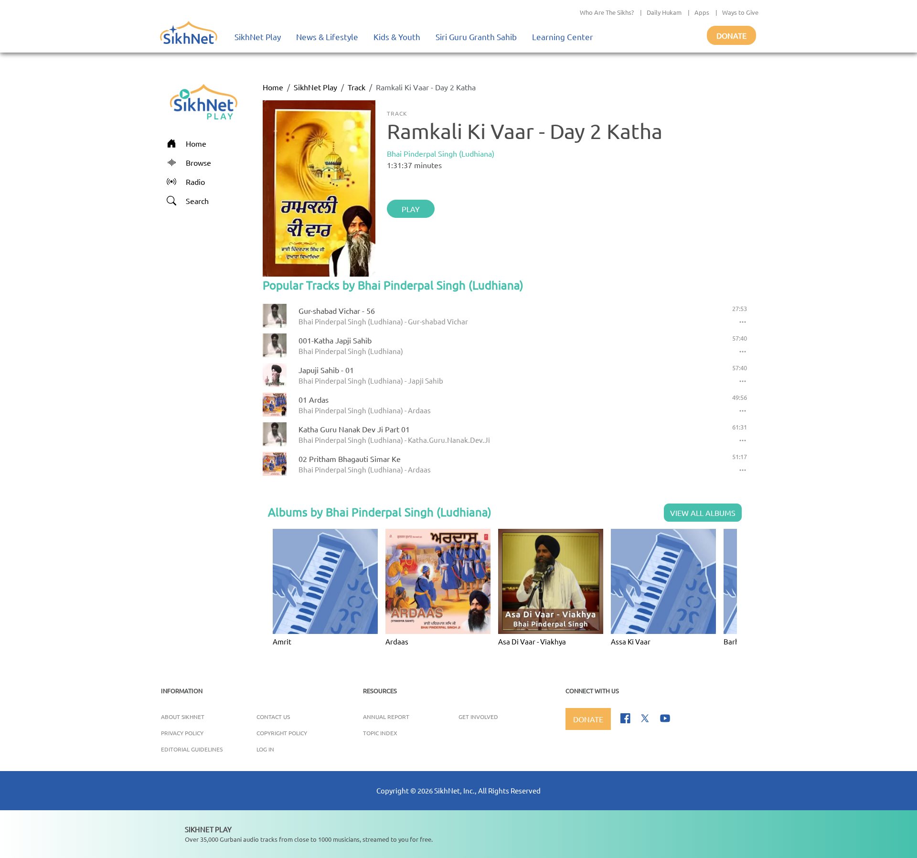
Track (356, 87)
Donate (731, 35)
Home (273, 87)
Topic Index (380, 733)
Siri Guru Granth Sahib (476, 37)
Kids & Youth (396, 37)
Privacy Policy (182, 733)
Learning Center (562, 37)
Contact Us (273, 716)
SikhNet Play (258, 37)
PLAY (411, 209)
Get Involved (478, 716)
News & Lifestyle (327, 37)
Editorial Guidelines (192, 749)
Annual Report (386, 716)
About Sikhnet (182, 716)
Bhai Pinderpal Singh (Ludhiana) (440, 153)
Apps (701, 12)
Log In (265, 749)
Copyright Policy (281, 733)
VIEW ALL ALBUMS (703, 512)
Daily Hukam (664, 12)
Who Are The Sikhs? (607, 12)
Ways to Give (740, 12)
